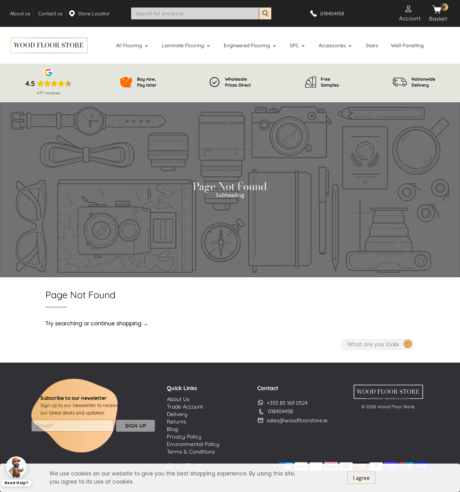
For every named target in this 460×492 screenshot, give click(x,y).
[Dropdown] (146, 46)
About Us (178, 399)
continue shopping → (119, 323)
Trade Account (185, 406)
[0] (437, 10)
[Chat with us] (16, 467)
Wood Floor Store (395, 406)
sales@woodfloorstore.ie (297, 420)
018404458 (280, 411)
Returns (176, 421)
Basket (438, 18)
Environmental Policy (193, 444)
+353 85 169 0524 (287, 402)
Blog (172, 429)
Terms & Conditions (191, 451)
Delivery (177, 414)
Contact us (50, 13)
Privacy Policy (184, 436)
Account (410, 18)
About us (20, 13)
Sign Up (135, 425)
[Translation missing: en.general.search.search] (265, 13)
